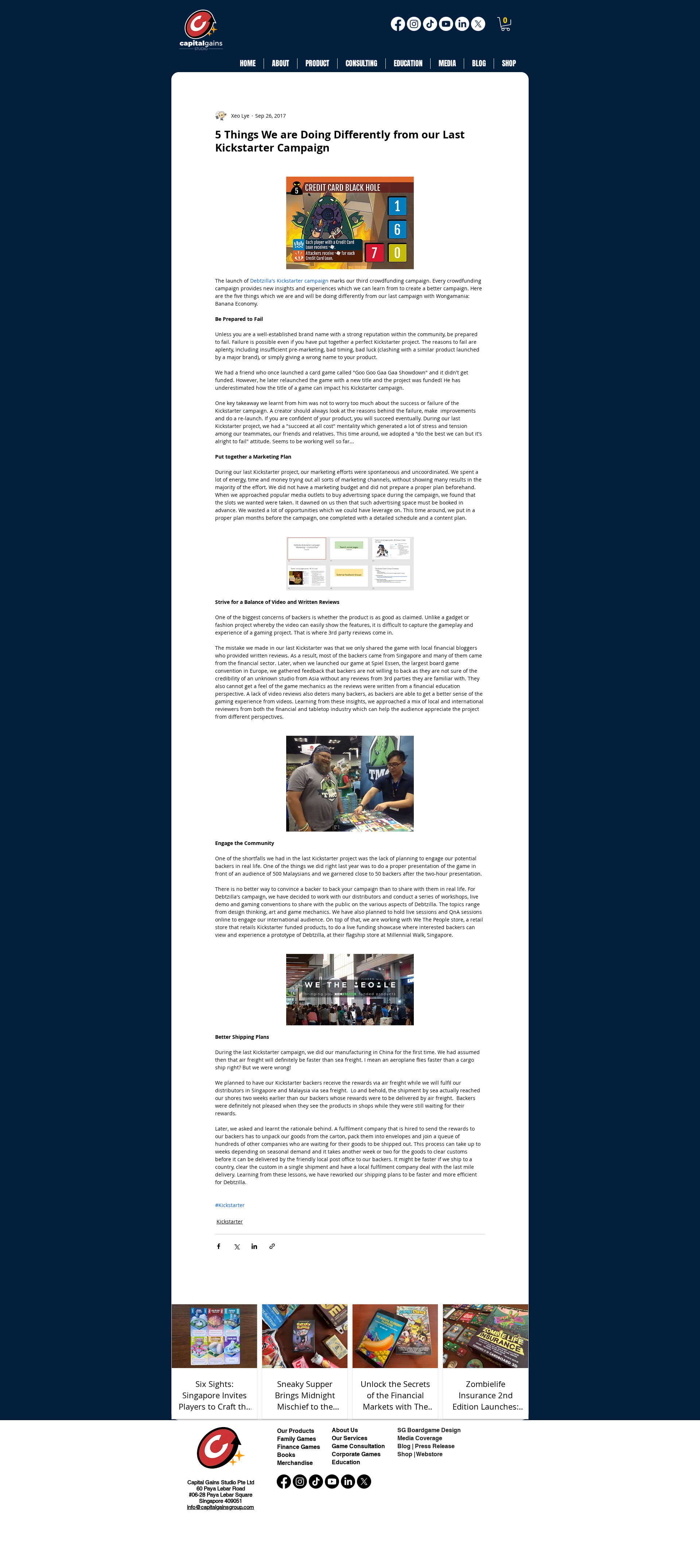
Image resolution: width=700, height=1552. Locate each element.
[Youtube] (446, 24)
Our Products (295, 1430)
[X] (478, 24)
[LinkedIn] (462, 24)
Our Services (350, 1438)
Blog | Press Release (426, 1446)
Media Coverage (419, 1438)
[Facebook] (398, 24)
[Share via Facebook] (218, 1246)
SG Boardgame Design (429, 1430)
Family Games (296, 1438)
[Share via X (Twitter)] (236, 1246)
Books (286, 1454)
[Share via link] (272, 1246)
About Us (345, 1430)
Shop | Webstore (420, 1454)
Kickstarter (230, 1221)
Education (346, 1462)
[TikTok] (430, 24)
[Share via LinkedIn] (254, 1246)
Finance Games (298, 1446)
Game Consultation (358, 1446)
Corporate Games (356, 1454)
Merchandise (295, 1462)
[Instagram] (414, 24)
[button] (505, 24)
